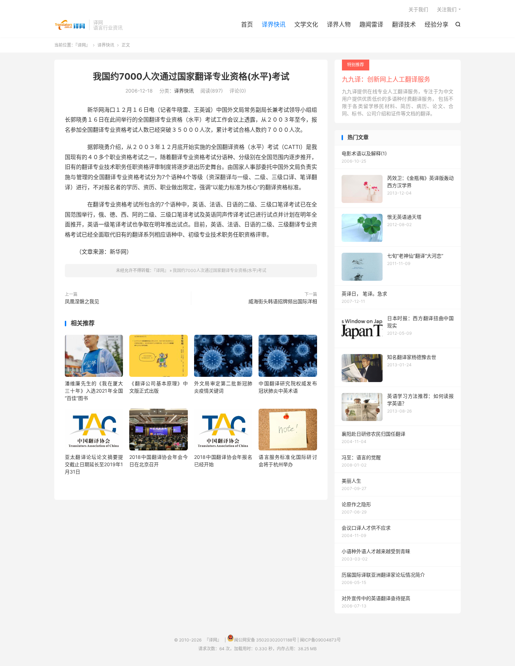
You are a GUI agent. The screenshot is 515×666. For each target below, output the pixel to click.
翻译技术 (404, 24)
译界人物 (339, 24)
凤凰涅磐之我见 (82, 301)
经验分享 (436, 24)
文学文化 (306, 24)
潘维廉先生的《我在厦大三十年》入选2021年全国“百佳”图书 (94, 390)
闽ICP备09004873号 (320, 640)
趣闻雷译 (371, 24)
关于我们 (418, 9)
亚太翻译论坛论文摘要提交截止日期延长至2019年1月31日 (94, 464)
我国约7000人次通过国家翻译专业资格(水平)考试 (191, 76)
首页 (247, 24)
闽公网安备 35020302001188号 (265, 640)
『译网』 (69, 24)
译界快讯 (274, 24)
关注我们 (446, 9)
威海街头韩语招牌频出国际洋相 (282, 301)
